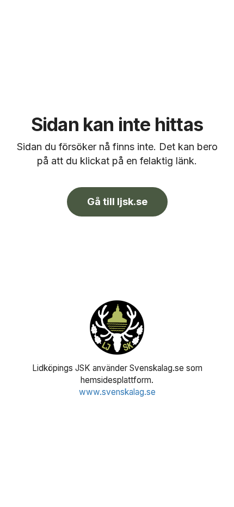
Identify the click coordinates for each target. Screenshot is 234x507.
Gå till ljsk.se (117, 201)
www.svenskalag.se (117, 392)
